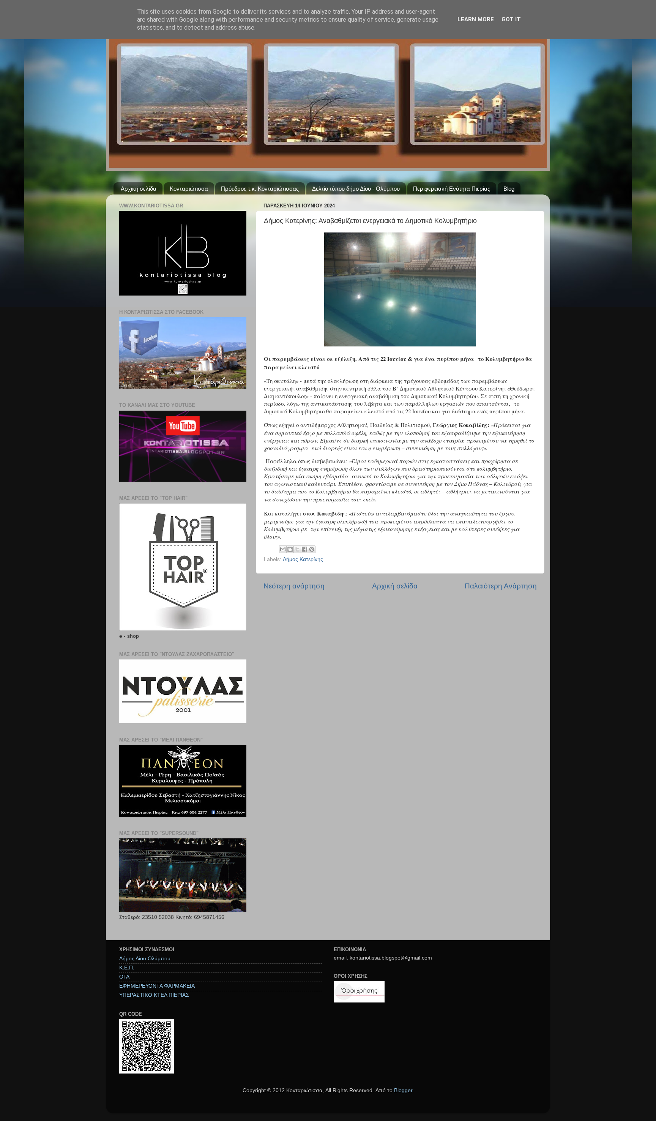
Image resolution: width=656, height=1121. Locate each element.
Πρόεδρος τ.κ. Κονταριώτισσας (260, 188)
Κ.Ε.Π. (126, 968)
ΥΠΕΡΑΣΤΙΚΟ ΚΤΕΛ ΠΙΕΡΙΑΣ (154, 995)
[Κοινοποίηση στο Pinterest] (311, 549)
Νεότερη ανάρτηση (294, 586)
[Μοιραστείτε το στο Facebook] (304, 549)
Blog (508, 188)
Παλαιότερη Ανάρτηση (501, 586)
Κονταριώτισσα (189, 188)
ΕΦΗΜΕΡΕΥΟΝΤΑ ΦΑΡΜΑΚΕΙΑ (157, 986)
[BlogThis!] (290, 549)
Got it (511, 19)
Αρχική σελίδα (138, 188)
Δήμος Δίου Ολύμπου (144, 958)
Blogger (403, 1090)
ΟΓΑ (124, 977)
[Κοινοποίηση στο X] (297, 549)
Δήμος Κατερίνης (303, 559)
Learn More (475, 19)
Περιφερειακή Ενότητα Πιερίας (451, 188)
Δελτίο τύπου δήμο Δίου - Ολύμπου (356, 188)
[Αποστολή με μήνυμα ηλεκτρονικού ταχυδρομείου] (283, 549)
